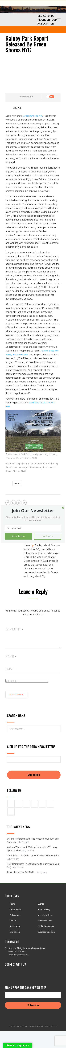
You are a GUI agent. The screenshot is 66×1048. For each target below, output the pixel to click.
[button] (33, 510)
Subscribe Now (18, 536)
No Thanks (48, 536)
